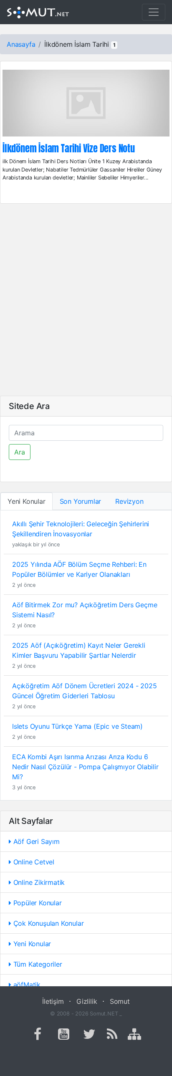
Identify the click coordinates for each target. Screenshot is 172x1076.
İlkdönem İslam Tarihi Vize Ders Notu (69, 148)
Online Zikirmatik (38, 882)
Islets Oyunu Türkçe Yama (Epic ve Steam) (77, 726)
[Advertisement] (86, 300)
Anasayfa (21, 44)
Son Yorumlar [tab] (80, 501)
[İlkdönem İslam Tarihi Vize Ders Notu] (86, 105)
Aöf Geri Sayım (35, 841)
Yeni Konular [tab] (27, 501)
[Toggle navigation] (153, 12)
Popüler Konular (36, 903)
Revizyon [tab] (129, 501)
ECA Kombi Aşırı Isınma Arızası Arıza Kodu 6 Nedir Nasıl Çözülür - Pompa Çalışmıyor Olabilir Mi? (85, 767)
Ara (19, 452)
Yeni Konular (31, 944)
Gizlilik (86, 1001)
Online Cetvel (32, 862)
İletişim (52, 1001)
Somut (120, 1001)
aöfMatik (25, 984)
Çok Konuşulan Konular (47, 923)
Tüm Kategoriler (36, 964)
